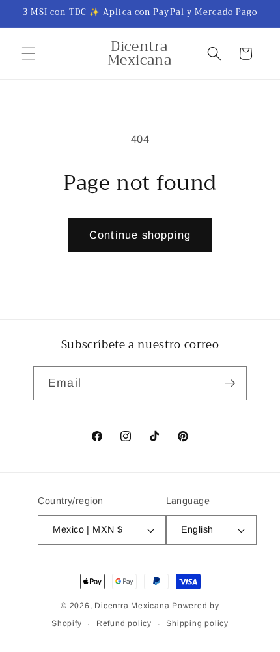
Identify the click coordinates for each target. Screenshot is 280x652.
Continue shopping (140, 235)
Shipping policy (197, 623)
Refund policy (124, 623)
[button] (28, 53)
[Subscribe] (229, 383)
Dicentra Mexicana (131, 605)
